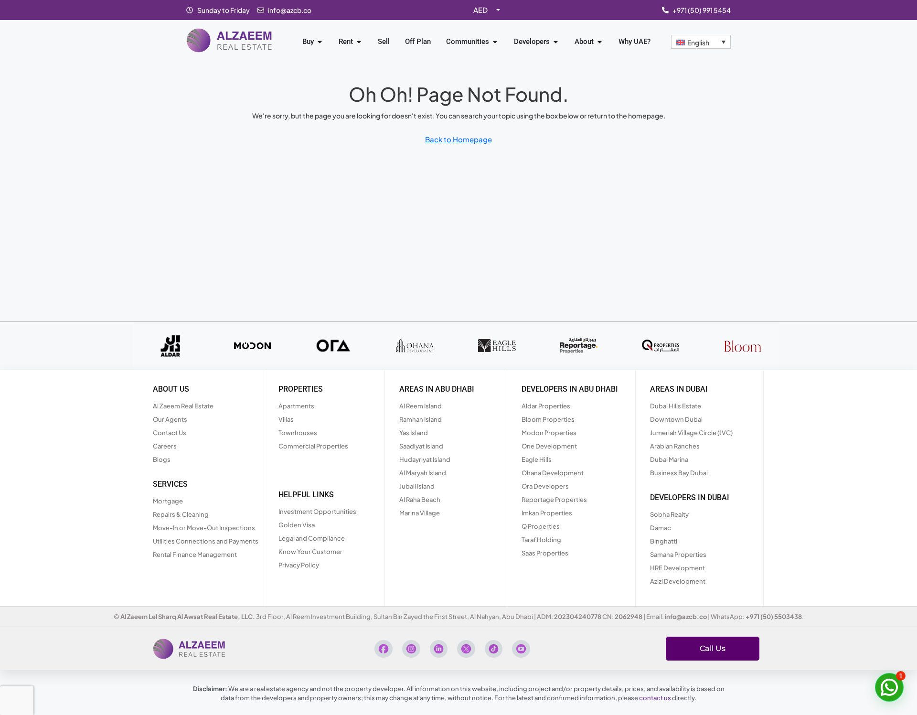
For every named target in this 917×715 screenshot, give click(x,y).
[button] (889, 687)
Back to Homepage (458, 139)
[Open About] (599, 41)
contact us (655, 698)
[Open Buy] (319, 41)
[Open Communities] (495, 41)
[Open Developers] (555, 41)
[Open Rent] (359, 41)
